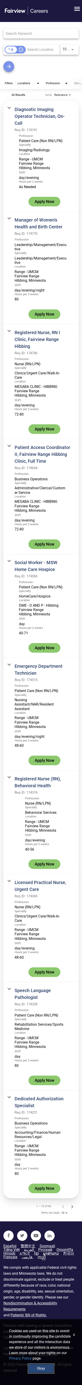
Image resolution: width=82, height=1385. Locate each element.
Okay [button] (41, 1368)
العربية (29, 1250)
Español (9, 1246)
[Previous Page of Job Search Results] (63, 1206)
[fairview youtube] (36, 1236)
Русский (45, 1250)
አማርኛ (25, 1253)
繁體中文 (28, 1246)
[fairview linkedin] (49, 1236)
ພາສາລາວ (51, 1253)
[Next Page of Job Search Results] (72, 1206)
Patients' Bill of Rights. (28, 1315)
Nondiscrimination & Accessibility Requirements (30, 1306)
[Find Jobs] (41, 66)
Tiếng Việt (11, 1250)
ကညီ (42, 1257)
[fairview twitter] (22, 1236)
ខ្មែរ (36, 1253)
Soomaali (47, 1246)
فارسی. (27, 1257)
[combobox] (39, 33)
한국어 (68, 1253)
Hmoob (9, 1253)
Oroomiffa (64, 1250)
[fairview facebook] (8, 1236)
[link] (41, 156)
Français (10, 1257)
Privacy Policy (20, 1358)
